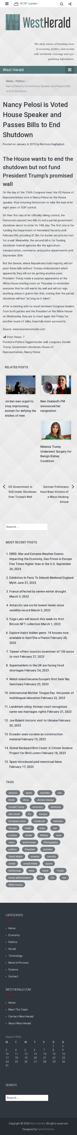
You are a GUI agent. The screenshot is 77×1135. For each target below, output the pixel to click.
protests (47, 849)
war (64, 877)
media (28, 835)
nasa (58, 835)
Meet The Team (18, 1009)
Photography (51, 842)
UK (40, 877)
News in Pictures (18, 962)
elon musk (14, 814)
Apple (29, 792)
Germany (58, 821)
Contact (13, 976)
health (28, 828)
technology (15, 870)
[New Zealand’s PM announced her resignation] (56, 384)
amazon (13, 792)
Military (44, 835)
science (35, 856)
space (48, 863)
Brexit (12, 800)
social (12, 863)
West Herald (13, 70)
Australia (45, 792)
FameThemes (46, 1129)
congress (55, 342)
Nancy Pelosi (32, 352)
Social (12, 948)
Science (13, 969)
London (13, 835)
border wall (41, 342)
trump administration (20, 877)
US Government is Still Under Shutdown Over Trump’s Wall (22, 492)
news (11, 842)
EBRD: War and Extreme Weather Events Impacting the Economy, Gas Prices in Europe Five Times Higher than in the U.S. (40, 559)
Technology (15, 955)
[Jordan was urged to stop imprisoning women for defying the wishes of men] (21, 384)
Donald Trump (16, 807)
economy (38, 807)
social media (30, 863)
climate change (45, 800)
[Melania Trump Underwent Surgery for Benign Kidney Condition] (56, 430)
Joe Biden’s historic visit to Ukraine (33, 720)
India (42, 828)
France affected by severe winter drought (37, 591)
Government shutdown (26, 347)
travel (45, 870)
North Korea (29, 842)
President (30, 849)
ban (60, 792)
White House (15, 884)
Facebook (39, 821)
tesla (31, 870)
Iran (55, 828)
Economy (14, 935)
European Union (17, 821)
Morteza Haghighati (52, 144)
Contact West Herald (20, 1016)
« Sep (9, 1073)
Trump (60, 870)
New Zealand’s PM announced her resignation (52, 406)
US (52, 877)
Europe (43, 814)
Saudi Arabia (15, 856)
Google (13, 828)
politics (13, 849)
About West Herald (19, 1023)
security (51, 856)
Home (9, 81)
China (26, 800)
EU (29, 814)
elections (56, 807)
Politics (20, 81)
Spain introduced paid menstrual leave (35, 762)
